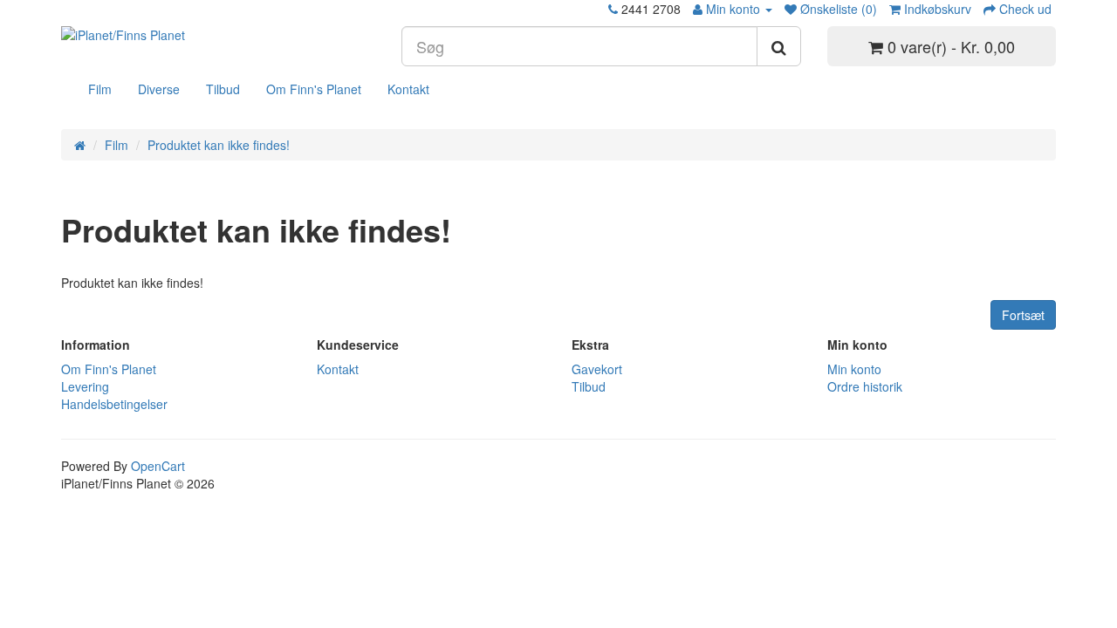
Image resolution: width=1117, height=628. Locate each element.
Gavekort (597, 369)
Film (100, 89)
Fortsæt (1023, 315)
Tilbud (223, 89)
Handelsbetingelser (114, 404)
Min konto (854, 369)
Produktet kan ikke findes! (218, 145)
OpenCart (158, 465)
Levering (85, 386)
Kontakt (408, 89)
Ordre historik (864, 386)
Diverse (159, 89)
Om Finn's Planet (313, 89)
